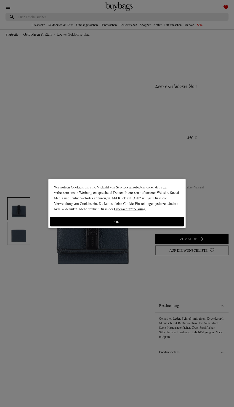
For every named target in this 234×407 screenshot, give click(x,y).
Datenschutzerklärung (130, 208)
